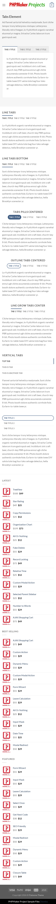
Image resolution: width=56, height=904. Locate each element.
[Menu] (4, 5)
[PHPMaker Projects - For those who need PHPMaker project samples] (28, 5)
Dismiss (44, 901)
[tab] (10, 49)
